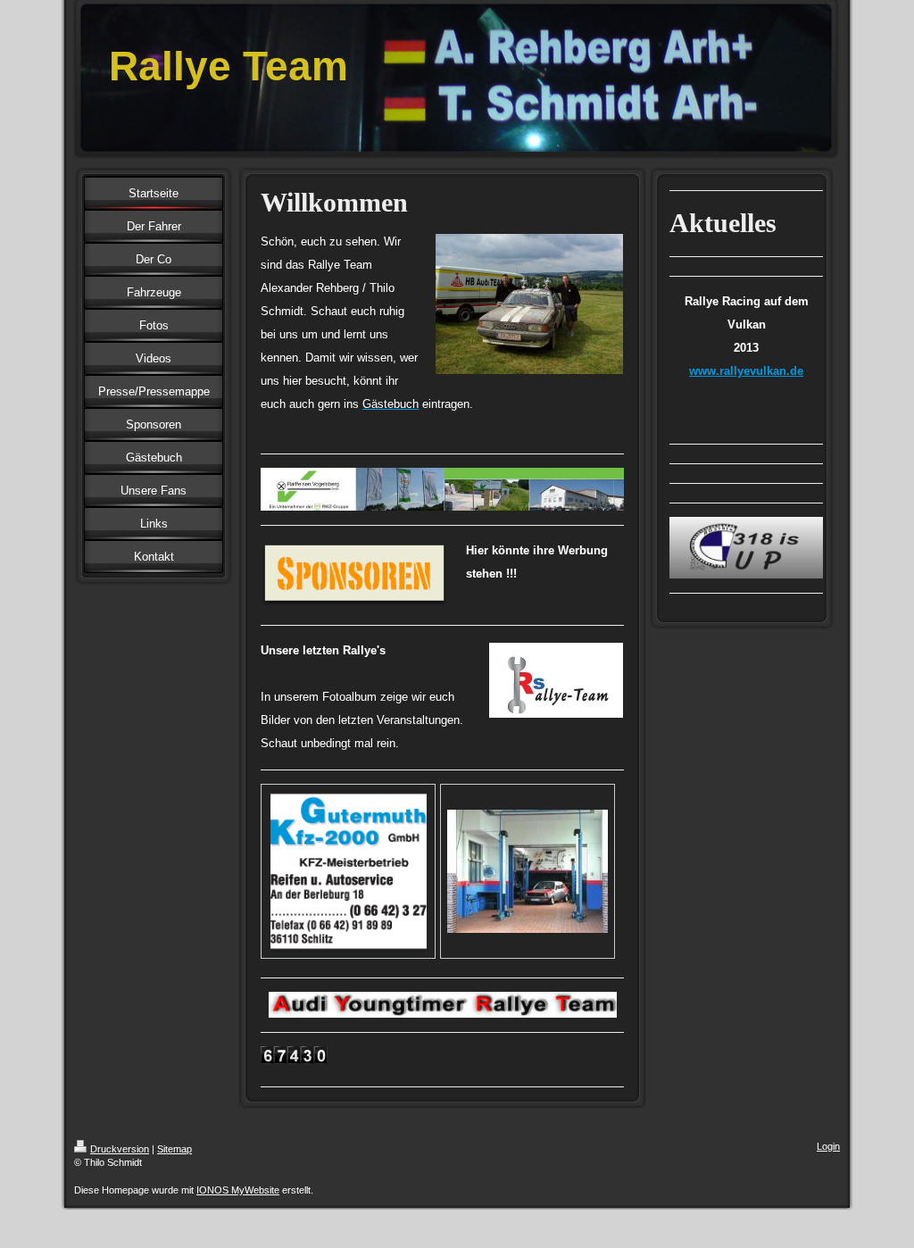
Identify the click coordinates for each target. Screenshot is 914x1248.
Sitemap (174, 1149)
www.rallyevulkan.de (746, 371)
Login (828, 1146)
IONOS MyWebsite (237, 1190)
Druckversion (119, 1149)
